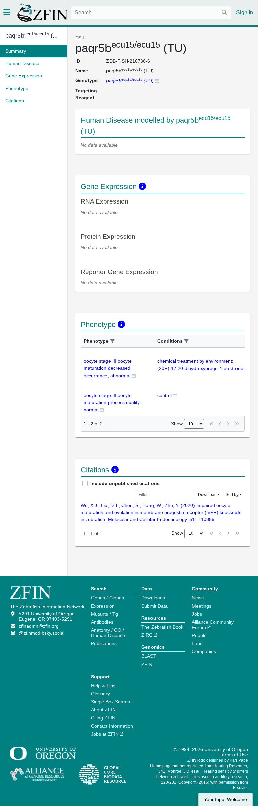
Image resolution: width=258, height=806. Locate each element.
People (199, 635)
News (198, 597)
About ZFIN (103, 709)
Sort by (232, 494)
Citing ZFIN (103, 718)
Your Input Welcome (225, 799)
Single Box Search (110, 701)
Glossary (100, 693)
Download (207, 494)
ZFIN (146, 664)
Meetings (201, 606)
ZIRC (147, 635)
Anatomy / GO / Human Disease (108, 632)
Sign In (244, 12)
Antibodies (102, 622)
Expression (103, 606)
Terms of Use (234, 754)
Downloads (153, 597)
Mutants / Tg (104, 614)
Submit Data (154, 606)
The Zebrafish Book (162, 627)
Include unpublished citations (125, 483)
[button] (112, 341)
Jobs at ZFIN (105, 734)
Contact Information (112, 726)
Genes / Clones (107, 597)
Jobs (197, 614)
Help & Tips (103, 685)
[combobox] (151, 12)
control (164, 395)
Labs (197, 643)
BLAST (148, 656)
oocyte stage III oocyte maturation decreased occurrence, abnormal (108, 368)
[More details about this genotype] (157, 80)
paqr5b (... (31, 35)
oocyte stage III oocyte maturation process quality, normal (112, 402)
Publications (104, 643)
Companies (204, 651)
